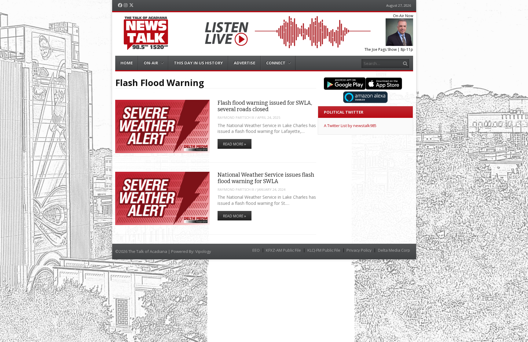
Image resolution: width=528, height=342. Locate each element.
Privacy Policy (359, 250)
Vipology (203, 251)
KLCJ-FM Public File (323, 250)
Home (126, 63)
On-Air (151, 63)
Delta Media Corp (394, 250)
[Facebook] (120, 5)
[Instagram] (125, 5)
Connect (275, 63)
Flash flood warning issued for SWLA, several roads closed (265, 106)
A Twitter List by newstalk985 (350, 125)
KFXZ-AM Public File (283, 250)
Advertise (244, 63)
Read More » (234, 144)
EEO (256, 250)
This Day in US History (198, 63)
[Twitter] (131, 5)
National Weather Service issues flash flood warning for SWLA (266, 178)
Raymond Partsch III (236, 117)
